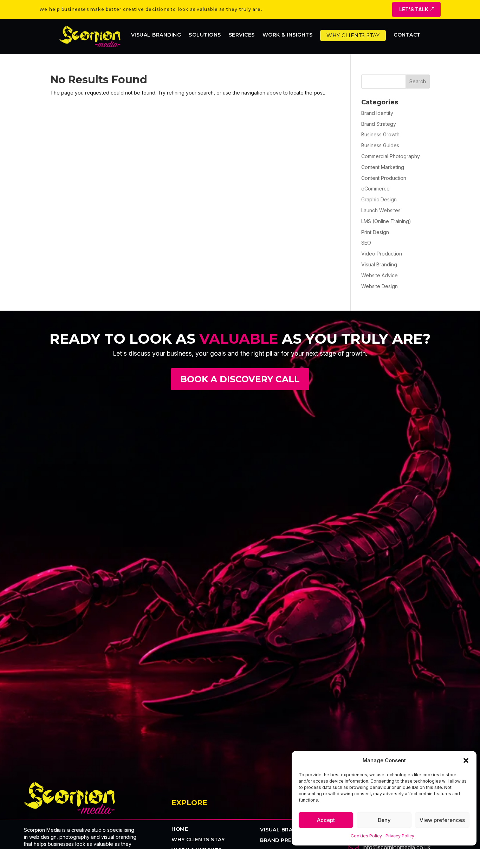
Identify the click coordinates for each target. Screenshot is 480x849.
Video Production (381, 254)
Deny (384, 820)
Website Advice (379, 275)
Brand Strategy (378, 124)
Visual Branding (156, 35)
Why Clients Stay (353, 35)
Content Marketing (382, 167)
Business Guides (380, 145)
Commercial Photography (390, 156)
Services (242, 35)
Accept (326, 820)
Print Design (375, 232)
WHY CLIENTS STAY (198, 840)
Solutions (205, 35)
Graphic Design (379, 199)
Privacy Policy (399, 835)
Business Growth (380, 134)
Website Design (379, 286)
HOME (179, 829)
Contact (407, 35)
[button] (465, 760)
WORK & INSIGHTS (287, 35)
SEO (366, 243)
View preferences (442, 820)
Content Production (383, 178)
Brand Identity (377, 113)
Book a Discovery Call (240, 379)
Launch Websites (381, 210)
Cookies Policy (366, 835)
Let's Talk (413, 9)
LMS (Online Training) (386, 221)
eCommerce (375, 189)
